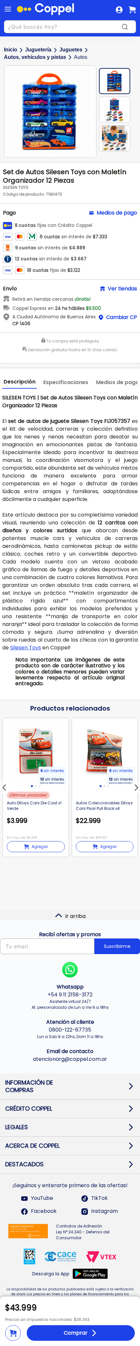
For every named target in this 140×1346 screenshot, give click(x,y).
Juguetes (70, 49)
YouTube (42, 1198)
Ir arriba (75, 916)
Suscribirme (117, 946)
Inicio (10, 49)
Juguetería (38, 49)
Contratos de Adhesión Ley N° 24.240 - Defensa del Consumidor (82, 1232)
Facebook (44, 1211)
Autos (80, 57)
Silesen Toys (25, 647)
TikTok (99, 1198)
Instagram (104, 1211)
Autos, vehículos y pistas (35, 57)
